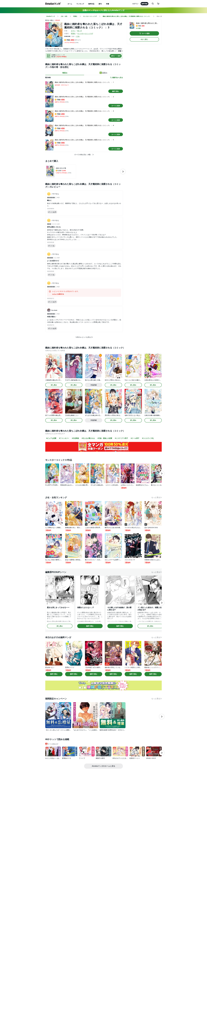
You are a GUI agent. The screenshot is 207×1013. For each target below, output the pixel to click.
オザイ (73, 31)
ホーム (70, 4)
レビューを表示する (58, 294)
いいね (53, 212)
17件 (77, 36)
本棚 (107, 4)
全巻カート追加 (116, 56)
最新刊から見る (117, 77)
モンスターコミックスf (85, 33)
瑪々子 (79, 31)
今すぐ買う (144, 39)
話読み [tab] (104, 73)
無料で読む (115, 91)
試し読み (54, 385)
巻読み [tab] (64, 73)
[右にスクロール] (122, 171)
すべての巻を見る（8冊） (83, 155)
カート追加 (146, 33)
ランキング (80, 4)
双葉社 (73, 33)
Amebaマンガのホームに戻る (103, 766)
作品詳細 (94, 385)
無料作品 (91, 4)
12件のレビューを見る (83, 337)
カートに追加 (115, 106)
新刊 (100, 4)
